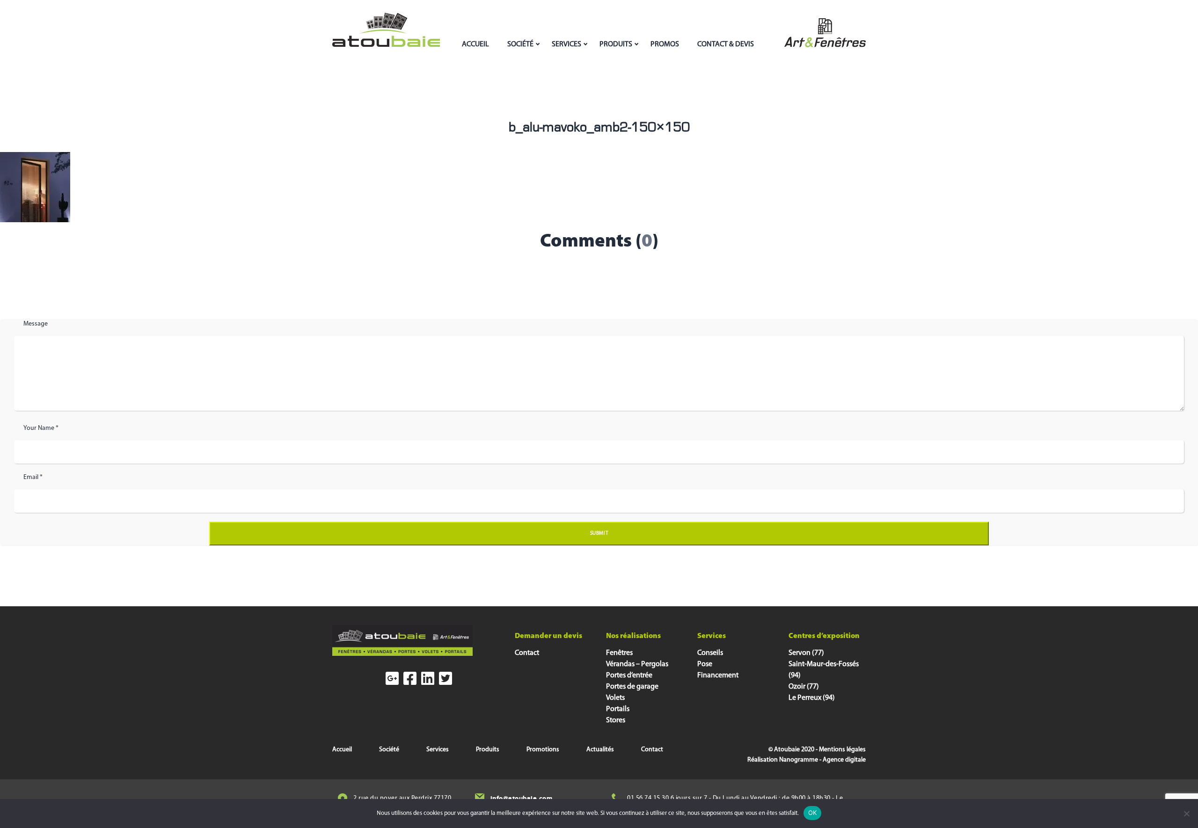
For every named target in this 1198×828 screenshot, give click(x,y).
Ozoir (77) (804, 686)
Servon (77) (806, 653)
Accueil (475, 44)
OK (812, 812)
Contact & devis (725, 44)
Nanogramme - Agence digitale (822, 759)
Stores (615, 720)
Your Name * (40, 428)
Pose (704, 664)
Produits (615, 44)
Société (520, 44)
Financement (717, 675)
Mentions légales (842, 749)
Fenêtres (619, 653)
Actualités (600, 749)
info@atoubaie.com (521, 798)
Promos (664, 44)
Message (35, 323)
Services (566, 44)
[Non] (1186, 813)
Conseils (710, 653)
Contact (527, 653)
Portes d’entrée (629, 675)
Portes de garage (632, 686)
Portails (617, 709)
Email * (33, 477)
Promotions (542, 749)
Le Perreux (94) (812, 698)
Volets (615, 698)
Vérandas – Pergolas (637, 664)
